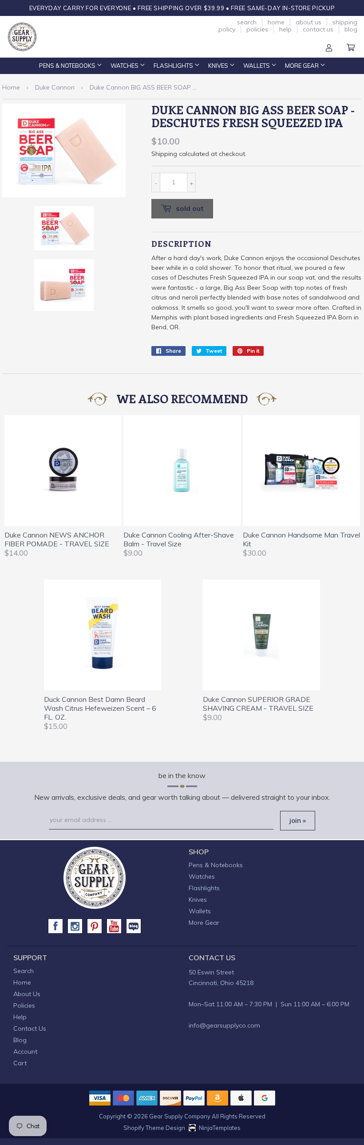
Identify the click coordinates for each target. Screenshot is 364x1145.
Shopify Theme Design (154, 1127)
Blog (350, 29)
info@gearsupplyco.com (224, 1025)
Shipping (164, 154)
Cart (350, 48)
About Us (308, 22)
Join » (297, 820)
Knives (218, 65)
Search (247, 22)
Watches (125, 65)
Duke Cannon (55, 87)
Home (276, 22)
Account (329, 48)
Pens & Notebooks (68, 65)
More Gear (302, 65)
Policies (257, 29)
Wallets (257, 65)
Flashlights (174, 65)
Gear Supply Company (179, 1116)
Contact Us (318, 29)
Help (285, 29)
